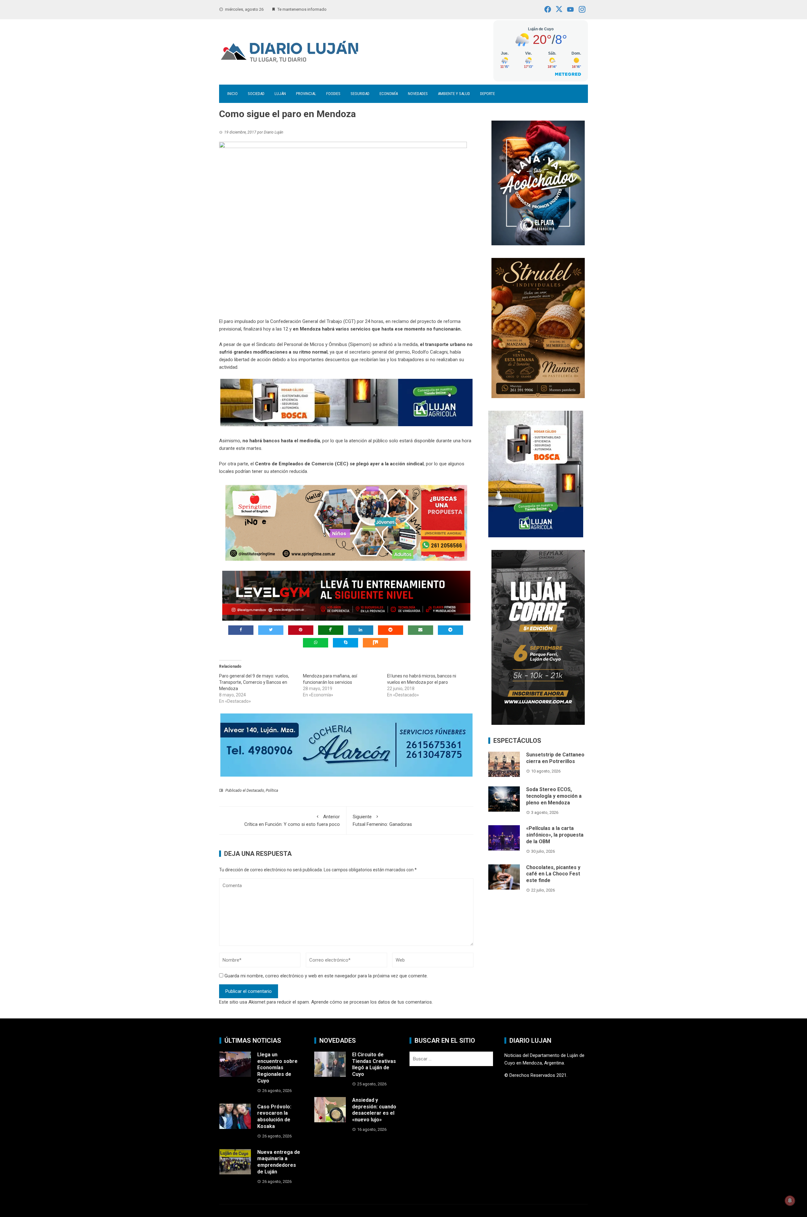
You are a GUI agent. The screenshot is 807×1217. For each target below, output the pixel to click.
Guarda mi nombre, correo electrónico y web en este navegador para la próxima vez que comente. (326, 976)
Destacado (255, 790)
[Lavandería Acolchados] (538, 182)
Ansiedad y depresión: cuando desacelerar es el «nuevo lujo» (374, 1110)
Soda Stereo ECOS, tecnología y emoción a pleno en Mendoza (554, 796)
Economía (389, 93)
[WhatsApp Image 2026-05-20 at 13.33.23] (538, 327)
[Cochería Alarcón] (346, 745)
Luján (280, 93)
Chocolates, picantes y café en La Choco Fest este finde (553, 874)
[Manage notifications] (790, 1201)
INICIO (232, 93)
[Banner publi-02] (538, 637)
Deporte (487, 93)
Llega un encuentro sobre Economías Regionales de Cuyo (277, 1068)
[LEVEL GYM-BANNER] (346, 595)
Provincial (306, 93)
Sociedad (256, 93)
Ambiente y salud (454, 93)
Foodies (333, 93)
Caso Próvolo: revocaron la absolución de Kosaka (274, 1116)
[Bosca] (535, 473)
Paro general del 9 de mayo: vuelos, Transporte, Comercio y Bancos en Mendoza (254, 682)
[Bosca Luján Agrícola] (346, 402)
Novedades (418, 93)
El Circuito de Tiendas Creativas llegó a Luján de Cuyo (374, 1064)
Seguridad (360, 93)
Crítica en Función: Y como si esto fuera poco (292, 820)
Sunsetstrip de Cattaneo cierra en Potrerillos (555, 758)
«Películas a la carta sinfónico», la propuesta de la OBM (554, 834)
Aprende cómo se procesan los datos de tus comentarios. (372, 1002)
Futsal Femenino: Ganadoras (382, 820)
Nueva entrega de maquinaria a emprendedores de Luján (278, 1162)
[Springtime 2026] (346, 523)
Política (272, 790)
